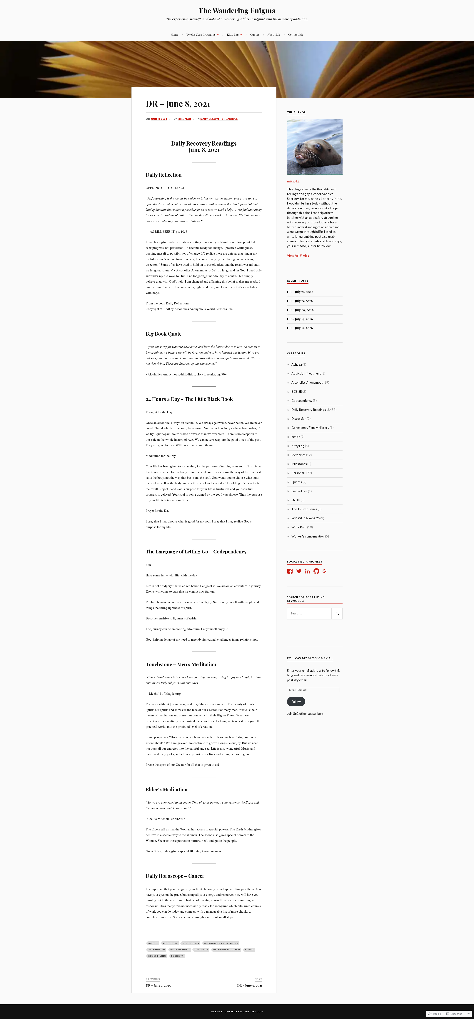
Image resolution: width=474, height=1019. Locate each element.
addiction (170, 943)
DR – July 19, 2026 (300, 319)
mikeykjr (184, 118)
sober (249, 949)
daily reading (180, 949)
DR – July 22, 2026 (300, 292)
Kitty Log (233, 34)
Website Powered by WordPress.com (237, 1011)
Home (174, 34)
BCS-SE (296, 391)
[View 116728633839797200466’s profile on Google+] (325, 571)
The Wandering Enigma (237, 10)
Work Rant (299, 527)
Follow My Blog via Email (310, 658)
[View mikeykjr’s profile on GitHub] (317, 571)
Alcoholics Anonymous (221, 943)
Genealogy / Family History (310, 428)
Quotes (254, 34)
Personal (297, 473)
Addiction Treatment (306, 373)
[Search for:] (315, 613)
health (295, 437)
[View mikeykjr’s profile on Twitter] (299, 571)
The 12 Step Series (304, 509)
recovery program (226, 949)
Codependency (301, 401)
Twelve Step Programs (201, 34)
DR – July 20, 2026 (300, 310)
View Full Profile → (300, 255)
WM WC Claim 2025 (305, 518)
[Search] (337, 613)
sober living (157, 956)
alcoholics (191, 943)
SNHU (295, 500)
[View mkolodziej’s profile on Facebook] (290, 571)
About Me (274, 34)
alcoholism (156, 949)
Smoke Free (299, 491)
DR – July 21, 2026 (300, 301)
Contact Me (295, 34)
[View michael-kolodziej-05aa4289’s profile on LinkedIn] (308, 571)
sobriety (177, 956)
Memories (298, 455)
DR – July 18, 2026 (300, 328)
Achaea (296, 364)
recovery (201, 949)
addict (153, 943)
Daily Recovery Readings (219, 118)
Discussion (298, 419)
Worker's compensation (308, 536)
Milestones (299, 464)
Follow (296, 702)
